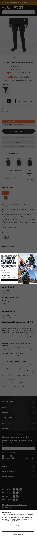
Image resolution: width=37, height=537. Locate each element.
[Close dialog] (36, 254)
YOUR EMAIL (3, 270)
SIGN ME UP (9, 280)
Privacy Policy (15, 520)
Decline (18, 530)
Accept (18, 525)
